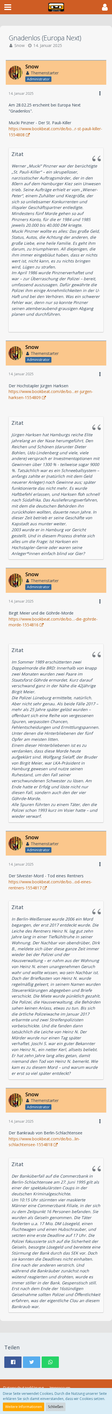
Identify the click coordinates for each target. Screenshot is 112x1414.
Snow (19, 45)
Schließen (55, 1406)
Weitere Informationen (23, 1406)
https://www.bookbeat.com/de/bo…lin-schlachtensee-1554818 (44, 1142)
